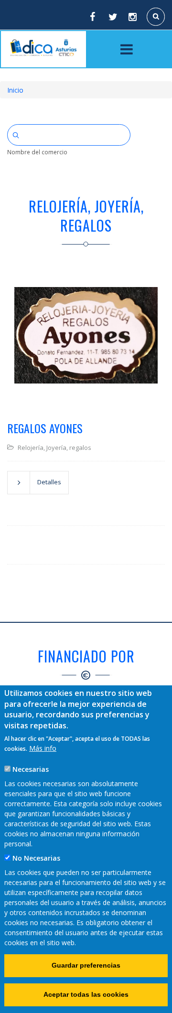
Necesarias (30, 769)
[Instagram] (133, 17)
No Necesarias (36, 858)
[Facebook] (92, 17)
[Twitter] (113, 17)
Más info (42, 748)
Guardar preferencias (86, 965)
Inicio (15, 90)
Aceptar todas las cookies (86, 994)
